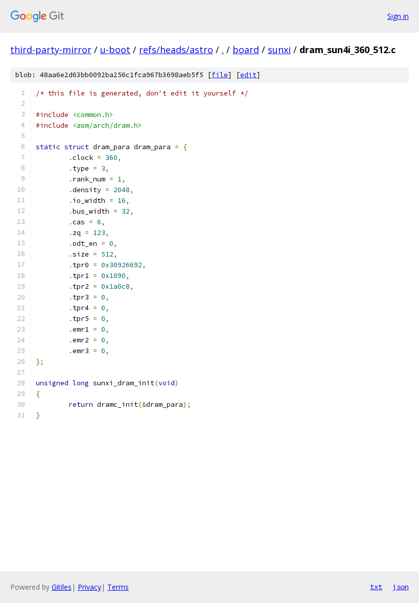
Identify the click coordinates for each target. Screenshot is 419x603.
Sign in (398, 16)
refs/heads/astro (176, 49)
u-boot (115, 49)
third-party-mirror (50, 49)
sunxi (279, 49)
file (220, 75)
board (245, 49)
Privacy (89, 587)
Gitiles (62, 587)
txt (376, 586)
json (400, 586)
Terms (118, 587)
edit (248, 75)
